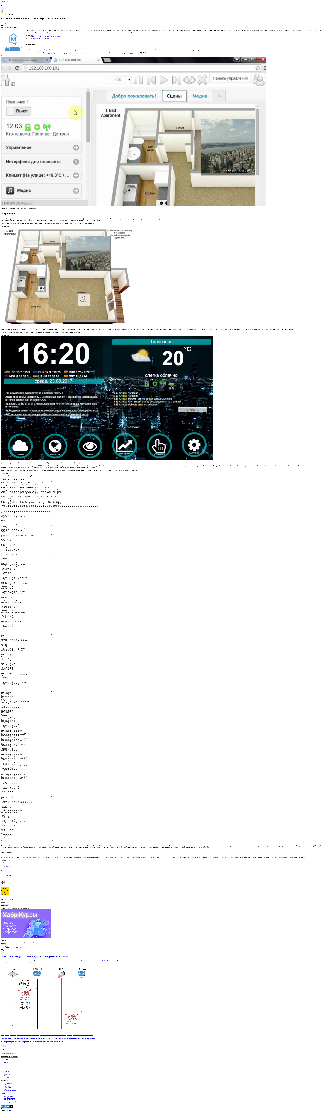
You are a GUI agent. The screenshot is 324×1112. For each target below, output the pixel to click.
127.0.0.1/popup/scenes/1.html (188, 329)
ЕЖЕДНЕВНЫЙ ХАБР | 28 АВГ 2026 (12, 947)
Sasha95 (3, 14)
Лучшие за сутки (5, 1053)
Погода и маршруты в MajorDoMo (41, 38)
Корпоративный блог (10, 1096)
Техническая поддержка (17, 1109)
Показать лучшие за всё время (9, 1056)
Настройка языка (5, 1109)
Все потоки (6, 1)
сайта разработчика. (48, 50)
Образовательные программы (12, 1101)
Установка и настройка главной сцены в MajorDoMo (46, 36)
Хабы (5, 1073)
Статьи (6, 1069)
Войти (6, 1062)
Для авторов (7, 1084)
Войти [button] (2, 10)
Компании (7, 1074)
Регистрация (7, 1064)
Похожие (13, 1053)
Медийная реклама (9, 1098)
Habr (9, 1110)
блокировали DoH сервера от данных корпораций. (104, 960)
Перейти (3, 943)
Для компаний (8, 1086)
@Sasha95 (10, 899)
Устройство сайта (9, 1083)
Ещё (6, 1046)
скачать (44, 463)
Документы (7, 1087)
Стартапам (7, 1102)
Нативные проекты (9, 1099)
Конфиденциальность (10, 1090)
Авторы (6, 1076)
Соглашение (7, 1089)
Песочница (7, 1077)
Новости (6, 1071)
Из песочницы (5, 29)
